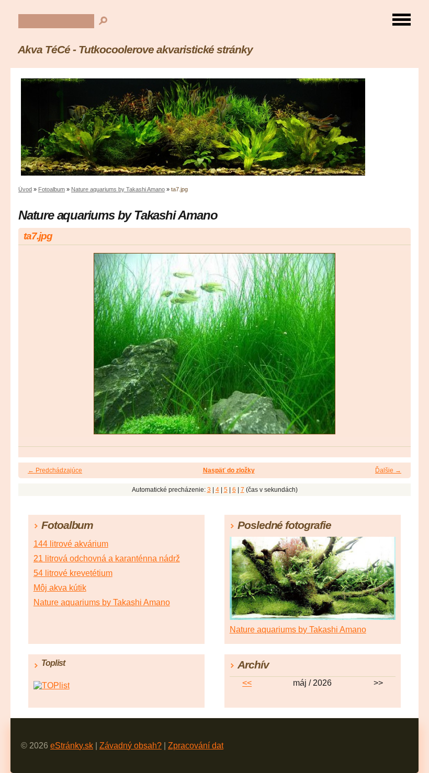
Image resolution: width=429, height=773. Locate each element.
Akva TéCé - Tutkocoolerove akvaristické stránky (135, 49)
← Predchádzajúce (55, 470)
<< (247, 682)
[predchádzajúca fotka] (35, 348)
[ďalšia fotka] (393, 348)
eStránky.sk (71, 745)
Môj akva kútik (59, 587)
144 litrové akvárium (70, 543)
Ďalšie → (388, 470)
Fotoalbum (51, 189)
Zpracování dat (195, 745)
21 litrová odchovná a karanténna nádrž (106, 558)
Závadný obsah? (130, 745)
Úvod (25, 189)
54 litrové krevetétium (72, 573)
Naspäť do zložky (229, 470)
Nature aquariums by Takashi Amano (118, 189)
